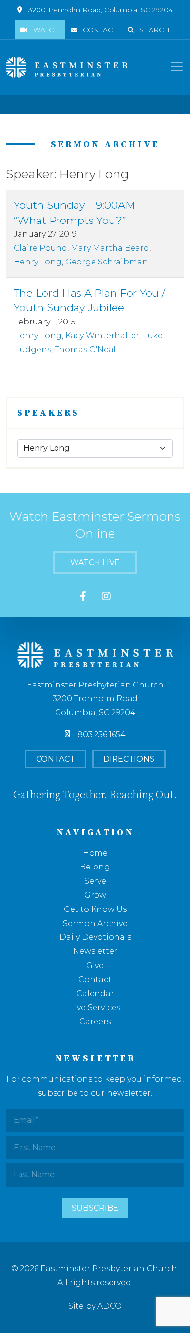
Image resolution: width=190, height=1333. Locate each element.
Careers (95, 1021)
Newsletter (95, 951)
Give (95, 965)
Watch (46, 29)
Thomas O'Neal (85, 349)
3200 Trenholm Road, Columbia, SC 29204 (100, 9)
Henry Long (38, 261)
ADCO (109, 1306)
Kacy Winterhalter (102, 335)
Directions (128, 759)
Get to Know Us (95, 909)
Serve (95, 881)
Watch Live (95, 562)
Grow (95, 895)
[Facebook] (83, 596)
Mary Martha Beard (110, 248)
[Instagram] (106, 596)
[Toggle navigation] (177, 67)
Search (154, 29)
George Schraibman (106, 261)
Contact (99, 29)
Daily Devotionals (95, 937)
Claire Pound (40, 248)
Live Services (95, 1007)
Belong (95, 866)
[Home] (67, 67)
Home (95, 853)
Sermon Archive (95, 923)
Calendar (95, 993)
